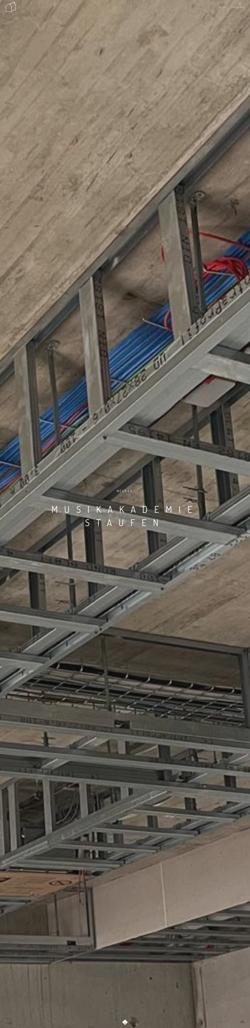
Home (223, 7)
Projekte (238, 7)
